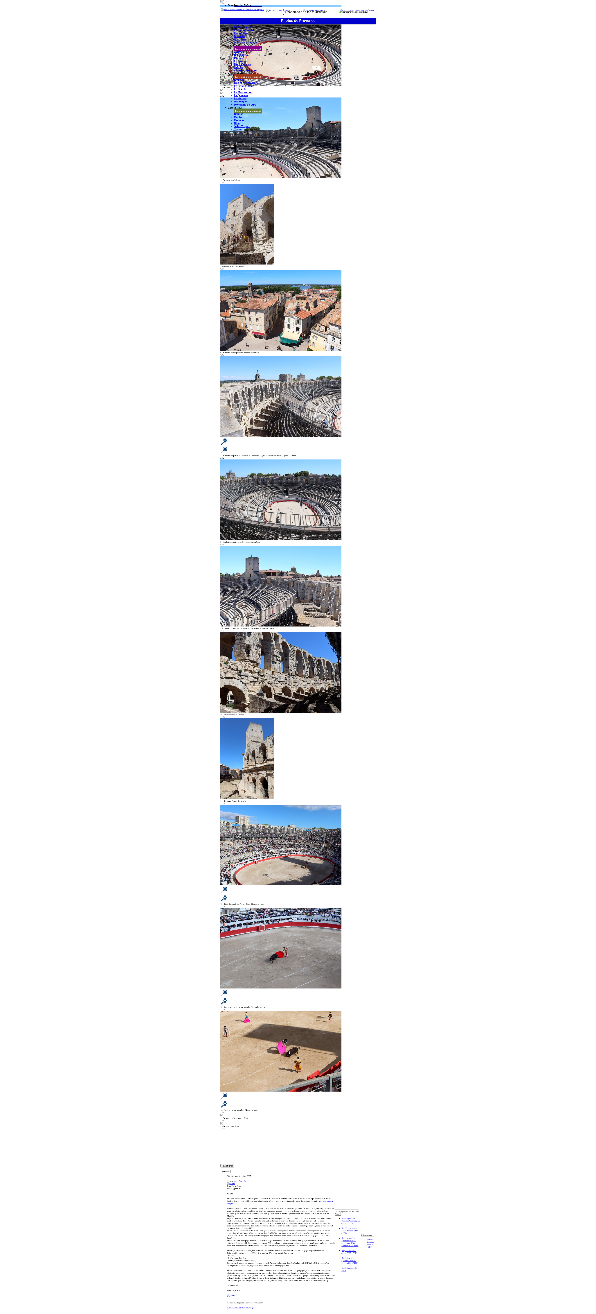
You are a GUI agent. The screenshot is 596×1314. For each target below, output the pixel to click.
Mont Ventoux (242, 64)
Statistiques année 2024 (349, 1269)
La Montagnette (243, 27)
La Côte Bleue (242, 24)
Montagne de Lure (245, 104)
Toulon (238, 129)
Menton (238, 117)
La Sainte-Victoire (245, 30)
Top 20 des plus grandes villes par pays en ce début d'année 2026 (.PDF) (349, 1242)
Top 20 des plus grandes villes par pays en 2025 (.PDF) (349, 1260)
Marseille (239, 36)
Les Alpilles (241, 33)
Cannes (238, 114)
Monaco (239, 120)
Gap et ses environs (246, 82)
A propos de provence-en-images (240, 1308)
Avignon (239, 51)
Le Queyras (241, 95)
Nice (236, 123)
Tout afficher (227, 1166)
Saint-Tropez (242, 126)
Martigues (240, 39)
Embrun (239, 79)
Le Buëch (240, 89)
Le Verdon (240, 98)
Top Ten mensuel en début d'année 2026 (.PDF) (350, 1230)
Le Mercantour (243, 92)
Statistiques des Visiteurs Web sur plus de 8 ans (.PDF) (350, 1220)
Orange (238, 67)
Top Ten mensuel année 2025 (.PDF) (349, 1251)
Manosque (240, 101)
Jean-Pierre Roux (241, 1181)
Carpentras (241, 55)
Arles (222, 1129)
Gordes (238, 58)
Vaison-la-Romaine (245, 70)
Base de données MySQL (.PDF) (370, 1243)
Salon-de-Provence (245, 42)
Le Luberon (241, 61)
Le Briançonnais (244, 86)
